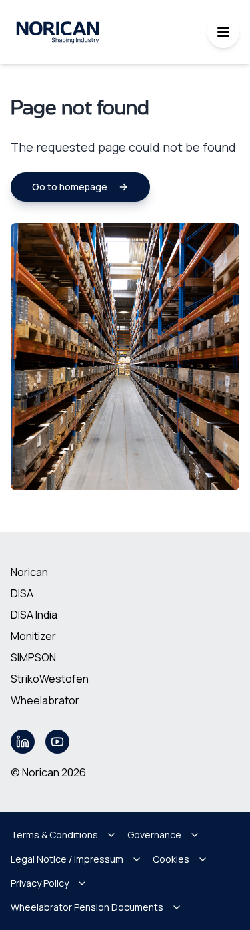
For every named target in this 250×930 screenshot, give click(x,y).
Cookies (171, 858)
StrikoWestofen (50, 678)
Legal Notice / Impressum (67, 858)
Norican (29, 572)
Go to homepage (69, 186)
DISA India (34, 614)
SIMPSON (33, 657)
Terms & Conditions (54, 834)
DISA (22, 593)
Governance (154, 834)
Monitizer (33, 636)
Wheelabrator (45, 700)
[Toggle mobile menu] (223, 32)
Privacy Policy (40, 883)
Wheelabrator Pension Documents (87, 907)
